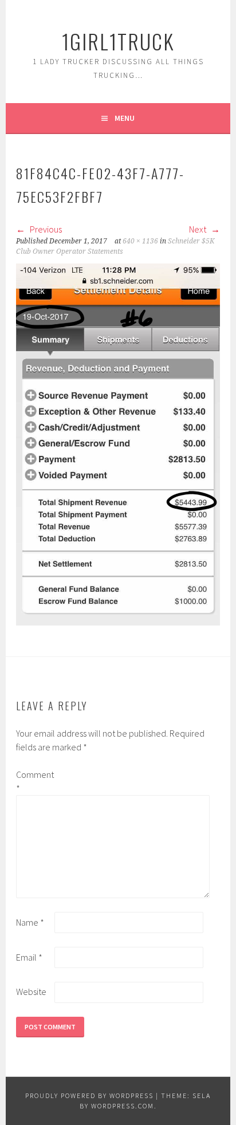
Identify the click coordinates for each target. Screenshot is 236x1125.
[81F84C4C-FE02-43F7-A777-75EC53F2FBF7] (118, 622)
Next (198, 229)
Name (30, 922)
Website (31, 991)
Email (29, 957)
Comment (34, 781)
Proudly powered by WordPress (89, 1095)
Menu (125, 118)
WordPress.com (122, 1106)
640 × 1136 (140, 241)
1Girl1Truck (118, 41)
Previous (45, 229)
